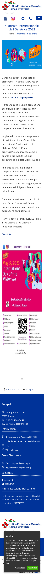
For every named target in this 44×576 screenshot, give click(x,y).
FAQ (7, 445)
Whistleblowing (13, 450)
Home (11, 33)
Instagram (10, 483)
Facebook (8, 480)
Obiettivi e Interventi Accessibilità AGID (23, 441)
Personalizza (20, 568)
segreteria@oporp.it (20, 463)
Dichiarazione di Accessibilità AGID (21, 437)
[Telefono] (31, 17)
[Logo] (22, 7)
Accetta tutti (32, 568)
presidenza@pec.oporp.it (21, 467)
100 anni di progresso (21, 97)
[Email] (24, 17)
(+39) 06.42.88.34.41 (15, 420)
